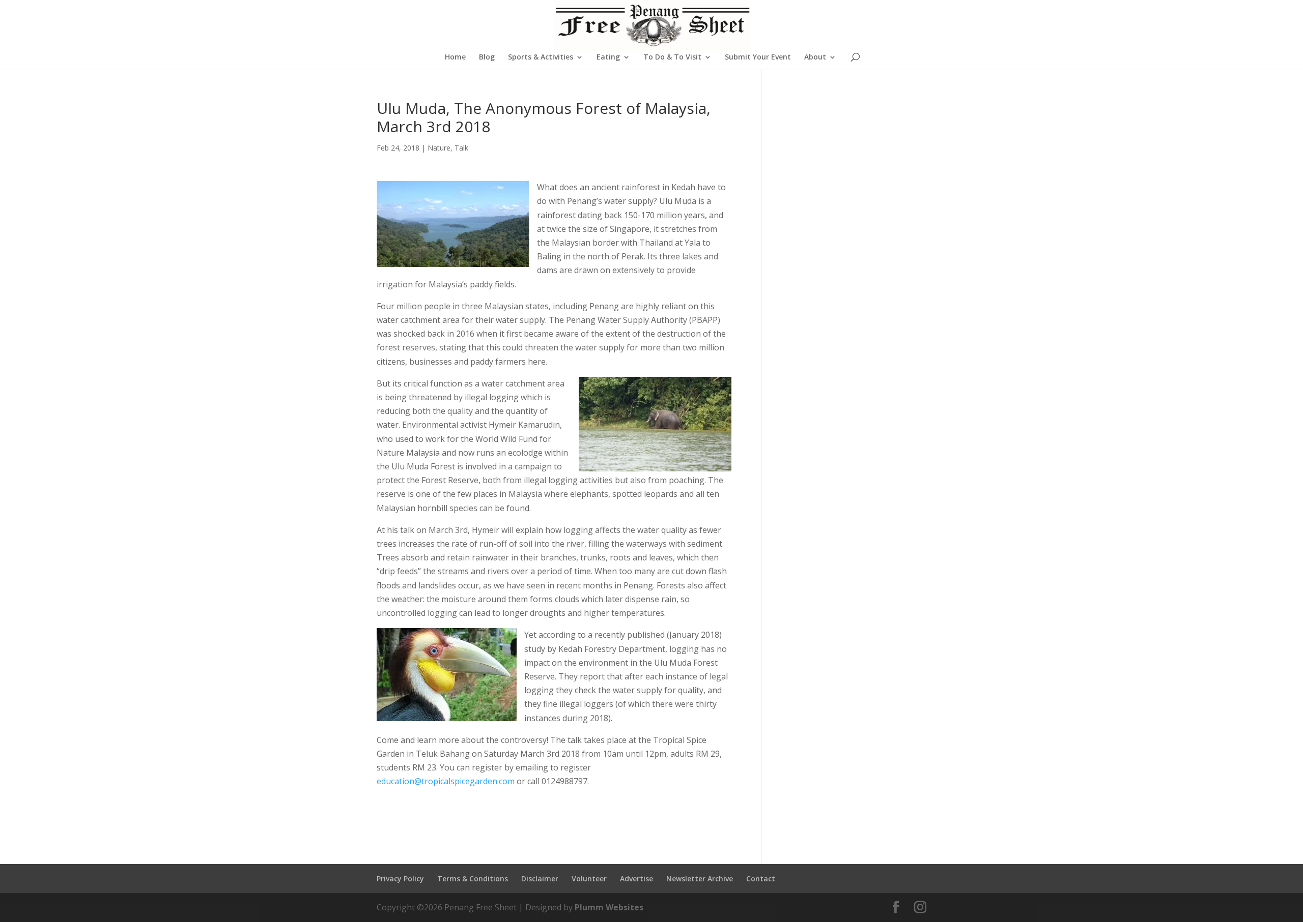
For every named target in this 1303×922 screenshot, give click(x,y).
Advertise (636, 878)
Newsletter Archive (699, 878)
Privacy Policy (400, 878)
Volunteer (589, 878)
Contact (760, 878)
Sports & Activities (540, 57)
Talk (461, 148)
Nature (439, 148)
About (815, 57)
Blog (487, 57)
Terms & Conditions (472, 878)
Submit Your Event (758, 57)
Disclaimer (539, 878)
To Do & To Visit (672, 57)
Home (455, 57)
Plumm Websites (609, 907)
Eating (608, 57)
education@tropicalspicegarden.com (446, 781)
